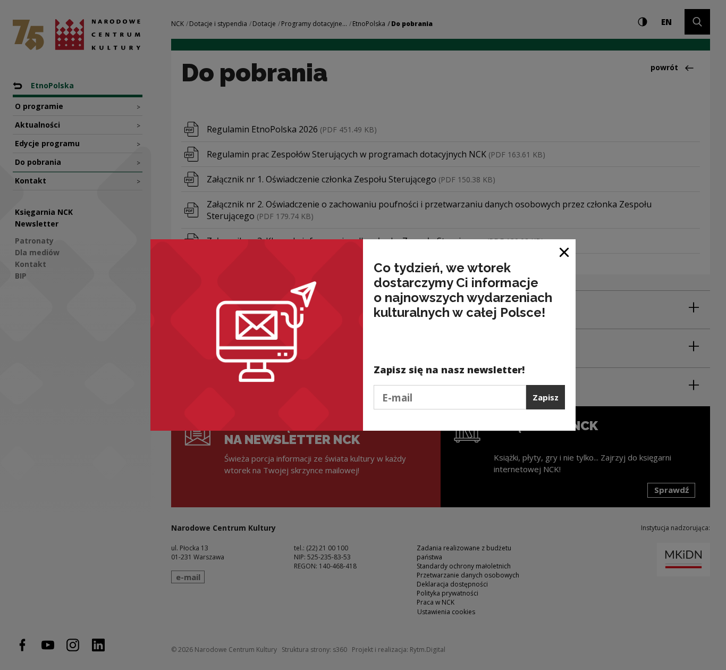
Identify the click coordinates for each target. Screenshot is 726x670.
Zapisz (546, 397)
